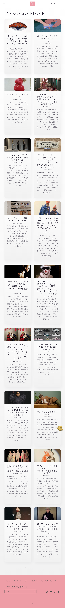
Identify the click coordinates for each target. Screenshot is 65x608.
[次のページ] (40, 568)
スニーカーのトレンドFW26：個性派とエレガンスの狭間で (47, 347)
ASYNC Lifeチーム (43, 603)
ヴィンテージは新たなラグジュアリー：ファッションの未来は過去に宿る (47, 469)
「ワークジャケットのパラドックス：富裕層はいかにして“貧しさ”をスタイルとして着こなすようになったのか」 (47, 224)
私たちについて (10, 581)
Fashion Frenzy (26, 603)
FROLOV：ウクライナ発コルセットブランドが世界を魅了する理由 (17, 468)
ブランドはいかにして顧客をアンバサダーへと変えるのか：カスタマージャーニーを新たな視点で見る (47, 99)
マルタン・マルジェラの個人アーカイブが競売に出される (17, 157)
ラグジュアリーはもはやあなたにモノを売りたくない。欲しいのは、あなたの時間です (17, 40)
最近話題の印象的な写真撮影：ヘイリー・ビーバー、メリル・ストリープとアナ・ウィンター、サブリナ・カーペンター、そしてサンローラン (17, 351)
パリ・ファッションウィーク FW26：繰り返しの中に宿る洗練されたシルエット (17, 411)
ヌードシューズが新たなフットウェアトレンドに (47, 38)
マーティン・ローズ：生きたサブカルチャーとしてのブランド (17, 526)
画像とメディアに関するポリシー (49, 581)
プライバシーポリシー (23, 581)
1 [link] (25, 567)
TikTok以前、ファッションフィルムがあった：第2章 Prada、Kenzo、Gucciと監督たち (17, 286)
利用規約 (34, 581)
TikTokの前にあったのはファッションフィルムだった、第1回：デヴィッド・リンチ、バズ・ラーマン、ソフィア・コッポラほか (47, 287)
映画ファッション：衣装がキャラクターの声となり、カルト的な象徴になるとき (47, 528)
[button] (4, 4)
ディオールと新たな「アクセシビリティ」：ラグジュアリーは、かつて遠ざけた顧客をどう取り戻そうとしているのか (47, 161)
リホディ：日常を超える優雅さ (47, 413)
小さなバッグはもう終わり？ (17, 95)
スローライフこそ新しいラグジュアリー (17, 219)
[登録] (34, 592)
